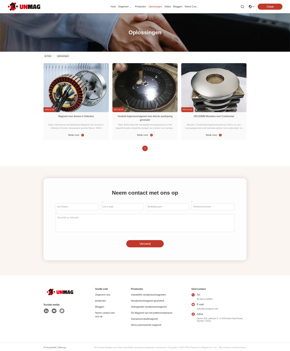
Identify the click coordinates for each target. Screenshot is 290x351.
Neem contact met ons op (104, 315)
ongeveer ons (125, 6)
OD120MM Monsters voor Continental (214, 116)
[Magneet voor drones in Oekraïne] (76, 111)
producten (140, 6)
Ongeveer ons (102, 294)
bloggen (177, 6)
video (167, 6)
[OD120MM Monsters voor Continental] (213, 111)
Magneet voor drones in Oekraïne (76, 116)
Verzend (145, 243)
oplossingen (155, 6)
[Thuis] (60, 295)
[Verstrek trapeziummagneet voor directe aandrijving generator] (145, 111)
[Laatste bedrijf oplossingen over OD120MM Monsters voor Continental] (220, 135)
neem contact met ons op (192, 6)
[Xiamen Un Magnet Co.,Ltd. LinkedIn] (46, 311)
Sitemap (62, 347)
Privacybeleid (50, 347)
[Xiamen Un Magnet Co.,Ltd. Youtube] (54, 311)
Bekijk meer (73, 135)
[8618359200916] (62, 311)
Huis (113, 6)
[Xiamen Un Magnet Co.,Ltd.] (24, 6)
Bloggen (99, 307)
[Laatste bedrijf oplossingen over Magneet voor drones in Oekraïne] (82, 135)
